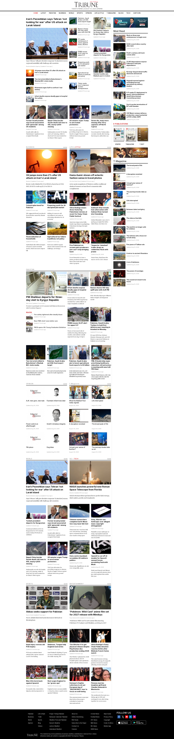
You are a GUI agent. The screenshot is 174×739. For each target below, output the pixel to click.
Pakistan (52, 13)
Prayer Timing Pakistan (56, 714)
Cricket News (95, 714)
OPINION (29, 384)
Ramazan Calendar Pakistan (58, 717)
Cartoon (136, 13)
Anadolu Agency (35, 66)
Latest (43, 13)
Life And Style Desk (75, 181)
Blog (39, 723)
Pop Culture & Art (74, 618)
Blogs (121, 13)
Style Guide (107, 714)
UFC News (94, 720)
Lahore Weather (54, 726)
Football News (95, 717)
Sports (80, 13)
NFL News (94, 726)
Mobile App (107, 726)
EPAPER (99, 9)
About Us (75, 714)
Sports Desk (29, 615)
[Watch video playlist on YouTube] (130, 22)
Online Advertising (77, 717)
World (71, 13)
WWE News (94, 729)
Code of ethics (108, 723)
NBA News (94, 723)
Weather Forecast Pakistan (58, 720)
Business (62, 13)
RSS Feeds (75, 720)
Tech (128, 13)
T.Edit (39, 717)
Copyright (107, 720)
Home (36, 13)
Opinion (89, 13)
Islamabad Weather (55, 729)
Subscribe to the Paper (79, 723)
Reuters (28, 66)
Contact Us (75, 726)
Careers (74, 729)
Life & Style (99, 13)
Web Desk (29, 303)
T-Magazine (111, 13)
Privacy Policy (108, 717)
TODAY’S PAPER (77, 9)
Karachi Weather (54, 723)
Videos (40, 726)
